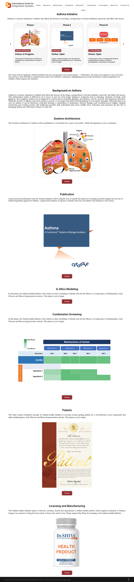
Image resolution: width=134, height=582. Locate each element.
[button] (10, 44)
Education (80, 5)
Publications (57, 5)
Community (91, 5)
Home (38, 5)
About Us (114, 5)
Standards (69, 5)
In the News (103, 5)
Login (83, 10)
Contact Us (124, 5)
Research (46, 5)
